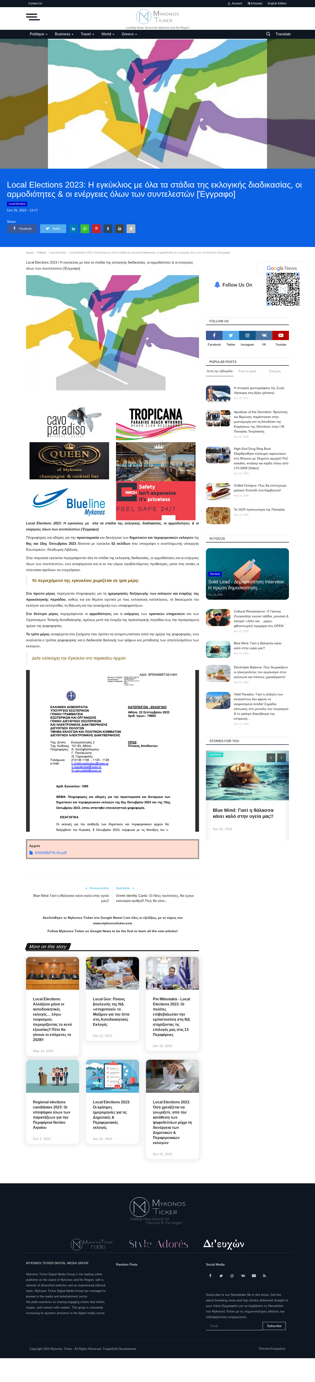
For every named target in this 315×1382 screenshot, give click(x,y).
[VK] (264, 335)
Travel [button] (86, 34)
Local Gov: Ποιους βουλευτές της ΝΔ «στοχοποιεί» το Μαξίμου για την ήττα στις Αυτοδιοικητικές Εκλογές (111, 1011)
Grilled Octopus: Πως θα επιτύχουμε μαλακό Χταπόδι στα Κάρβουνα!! (260, 488)
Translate (283, 34)
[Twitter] (231, 335)
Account (236, 3)
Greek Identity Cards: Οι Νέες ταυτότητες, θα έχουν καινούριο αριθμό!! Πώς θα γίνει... (155, 898)
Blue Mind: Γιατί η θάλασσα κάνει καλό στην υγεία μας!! (71, 898)
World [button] (106, 34)
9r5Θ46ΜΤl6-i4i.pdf (50, 853)
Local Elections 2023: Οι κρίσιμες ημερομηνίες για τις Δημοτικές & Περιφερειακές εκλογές (111, 1114)
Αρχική (30, 252)
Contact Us (35, 3)
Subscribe (274, 1326)
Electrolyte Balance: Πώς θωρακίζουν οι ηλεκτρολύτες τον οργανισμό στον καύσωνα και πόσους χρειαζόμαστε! (261, 672)
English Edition (277, 3)
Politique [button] (37, 34)
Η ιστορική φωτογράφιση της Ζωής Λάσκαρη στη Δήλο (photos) (259, 390)
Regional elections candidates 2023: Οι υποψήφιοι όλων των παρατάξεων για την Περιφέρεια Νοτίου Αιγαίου (51, 1114)
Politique (41, 252)
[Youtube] (280, 335)
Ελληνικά (256, 3)
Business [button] (63, 34)
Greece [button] (128, 34)
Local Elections (17, 203)
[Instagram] (247, 335)
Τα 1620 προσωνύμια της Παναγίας (259, 509)
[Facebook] (214, 335)
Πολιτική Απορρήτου (272, 1348)
